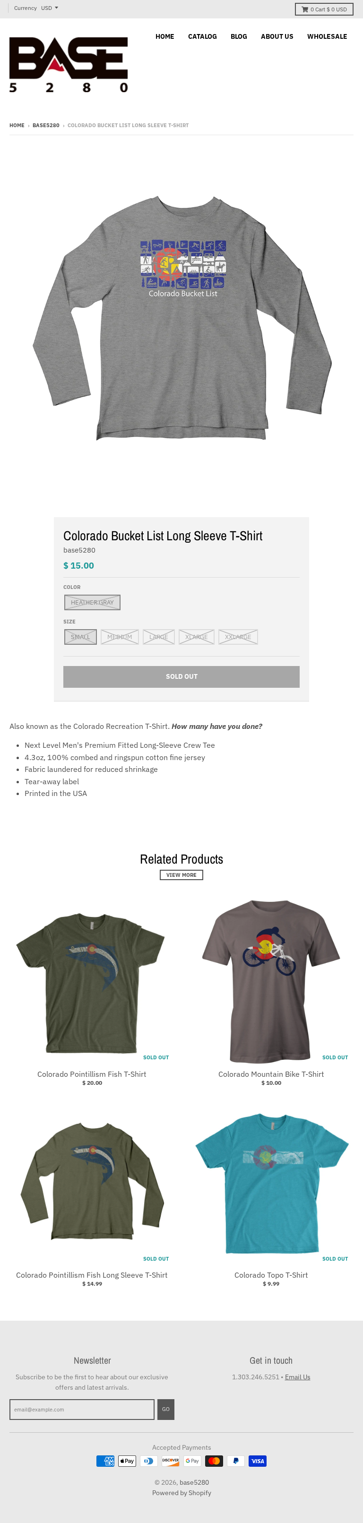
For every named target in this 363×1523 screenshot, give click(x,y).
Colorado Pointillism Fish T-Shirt (92, 1074)
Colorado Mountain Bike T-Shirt (271, 1074)
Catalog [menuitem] (202, 36)
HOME (17, 125)
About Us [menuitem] (277, 36)
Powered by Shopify (181, 1492)
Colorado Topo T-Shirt (271, 1275)
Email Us (298, 1377)
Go (166, 1409)
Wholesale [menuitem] (327, 36)
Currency (25, 7)
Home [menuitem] (165, 36)
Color (71, 587)
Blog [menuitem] (239, 36)
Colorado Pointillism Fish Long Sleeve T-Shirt (92, 1275)
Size (69, 621)
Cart (329, 9)
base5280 (46, 125)
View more (181, 875)
